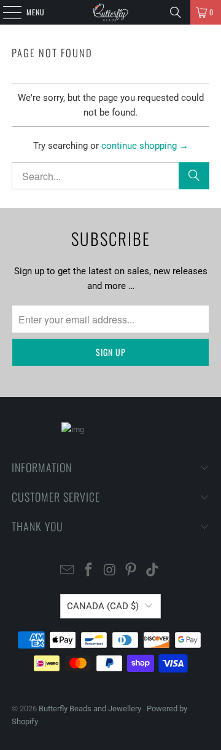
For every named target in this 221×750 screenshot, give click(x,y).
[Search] (175, 12)
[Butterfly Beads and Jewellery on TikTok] (153, 570)
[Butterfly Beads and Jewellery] (110, 12)
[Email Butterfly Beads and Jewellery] (67, 570)
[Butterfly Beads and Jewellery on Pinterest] (131, 570)
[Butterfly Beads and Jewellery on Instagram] (110, 570)
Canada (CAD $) (103, 606)
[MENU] (5, 12)
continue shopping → (144, 145)
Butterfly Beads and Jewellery (91, 708)
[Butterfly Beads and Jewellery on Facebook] (88, 570)
